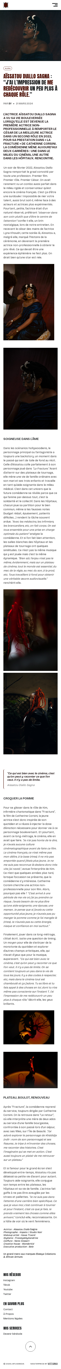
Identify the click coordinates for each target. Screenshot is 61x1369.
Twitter (7, 1294)
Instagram (9, 1280)
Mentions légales (13, 1318)
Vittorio (53, 1364)
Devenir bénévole (12, 1333)
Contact (8, 1309)
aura (8, 68)
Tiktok (6, 1285)
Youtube (8, 1289)
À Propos (8, 1314)
